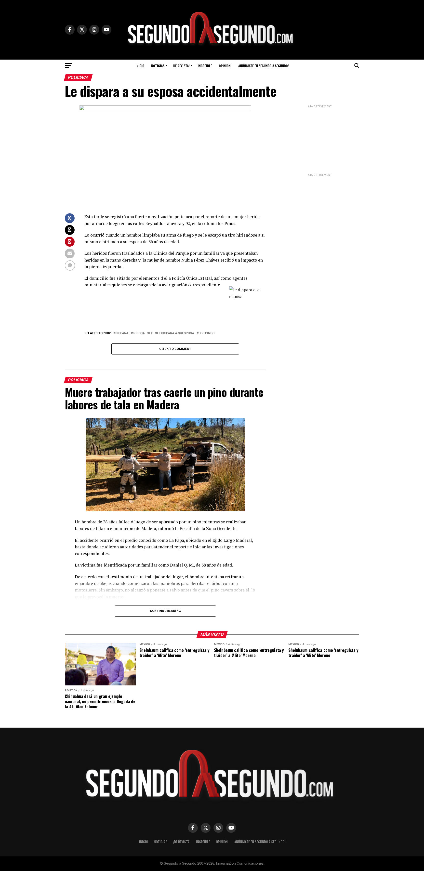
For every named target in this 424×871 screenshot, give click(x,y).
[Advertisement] (320, 139)
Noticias (157, 65)
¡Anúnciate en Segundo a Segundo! (263, 65)
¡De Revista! (181, 65)
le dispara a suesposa (175, 333)
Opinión (225, 65)
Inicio (139, 65)
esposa (139, 333)
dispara (121, 333)
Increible (205, 65)
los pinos (206, 333)
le (151, 333)
